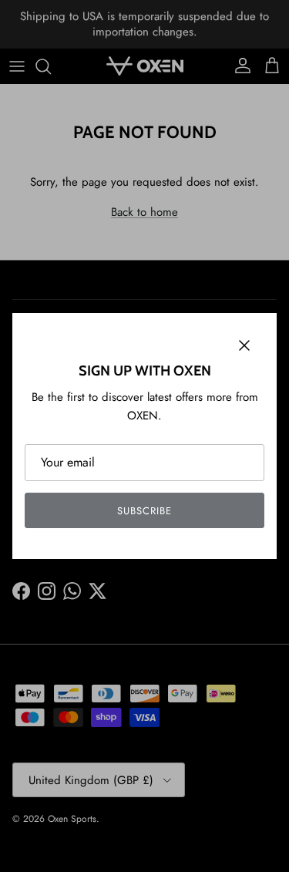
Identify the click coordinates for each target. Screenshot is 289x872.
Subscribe (144, 510)
